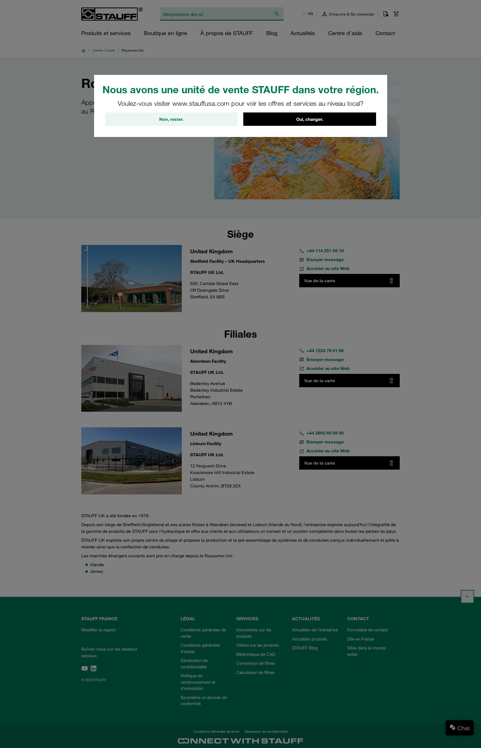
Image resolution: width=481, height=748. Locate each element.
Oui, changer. (309, 119)
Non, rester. (171, 119)
